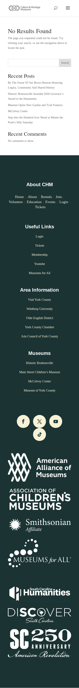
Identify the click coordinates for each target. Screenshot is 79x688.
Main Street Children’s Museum (39, 372)
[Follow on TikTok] (39, 434)
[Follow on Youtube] (55, 421)
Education (34, 202)
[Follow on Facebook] (23, 421)
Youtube (39, 264)
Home (19, 197)
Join (59, 197)
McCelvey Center (18, 111)
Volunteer (16, 202)
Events (50, 202)
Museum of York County (40, 390)
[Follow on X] (39, 421)
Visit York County (39, 299)
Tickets (40, 207)
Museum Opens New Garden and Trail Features (35, 105)
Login (63, 202)
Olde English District (39, 318)
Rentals (46, 197)
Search (65, 62)
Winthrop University (40, 309)
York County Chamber (39, 327)
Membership (40, 254)
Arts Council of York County (39, 336)
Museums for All (39, 273)
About (33, 197)
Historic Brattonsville (39, 363)
